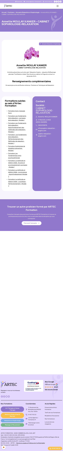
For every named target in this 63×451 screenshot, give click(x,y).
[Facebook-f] (55, 1)
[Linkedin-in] (61, 1)
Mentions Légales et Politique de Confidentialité (30, 443)
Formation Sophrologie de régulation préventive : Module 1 (16, 148)
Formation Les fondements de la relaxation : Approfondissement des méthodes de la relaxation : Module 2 (17, 127)
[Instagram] (57, 1)
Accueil (4, 12)
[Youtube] (59, 1)
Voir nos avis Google (51, 389)
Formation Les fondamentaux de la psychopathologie (14, 155)
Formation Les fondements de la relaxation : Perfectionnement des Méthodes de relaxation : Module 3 (17, 139)
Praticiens (11, 12)
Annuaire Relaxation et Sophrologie (27, 12)
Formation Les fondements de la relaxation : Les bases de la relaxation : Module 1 (17, 118)
